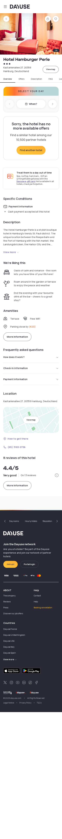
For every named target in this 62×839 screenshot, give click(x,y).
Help (36, 601)
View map (50, 69)
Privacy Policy (25, 702)
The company (9, 595)
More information (17, 336)
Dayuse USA (9, 641)
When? (33, 104)
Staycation (47, 521)
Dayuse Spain (9, 652)
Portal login (29, 564)
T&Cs (39, 702)
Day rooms (14, 521)
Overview (7, 79)
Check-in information (15, 368)
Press (5, 607)
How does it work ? (13, 357)
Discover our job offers (13, 613)
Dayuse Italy (8, 646)
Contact (37, 595)
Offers (21, 79)
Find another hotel (31, 150)
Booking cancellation (43, 607)
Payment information (15, 379)
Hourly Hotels (31, 521)
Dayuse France (10, 629)
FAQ (51, 79)
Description (36, 79)
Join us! (10, 564)
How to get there (18, 438)
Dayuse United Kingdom (14, 635)
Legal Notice (8, 702)
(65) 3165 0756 (17, 447)
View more (9, 252)
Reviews (7, 601)
